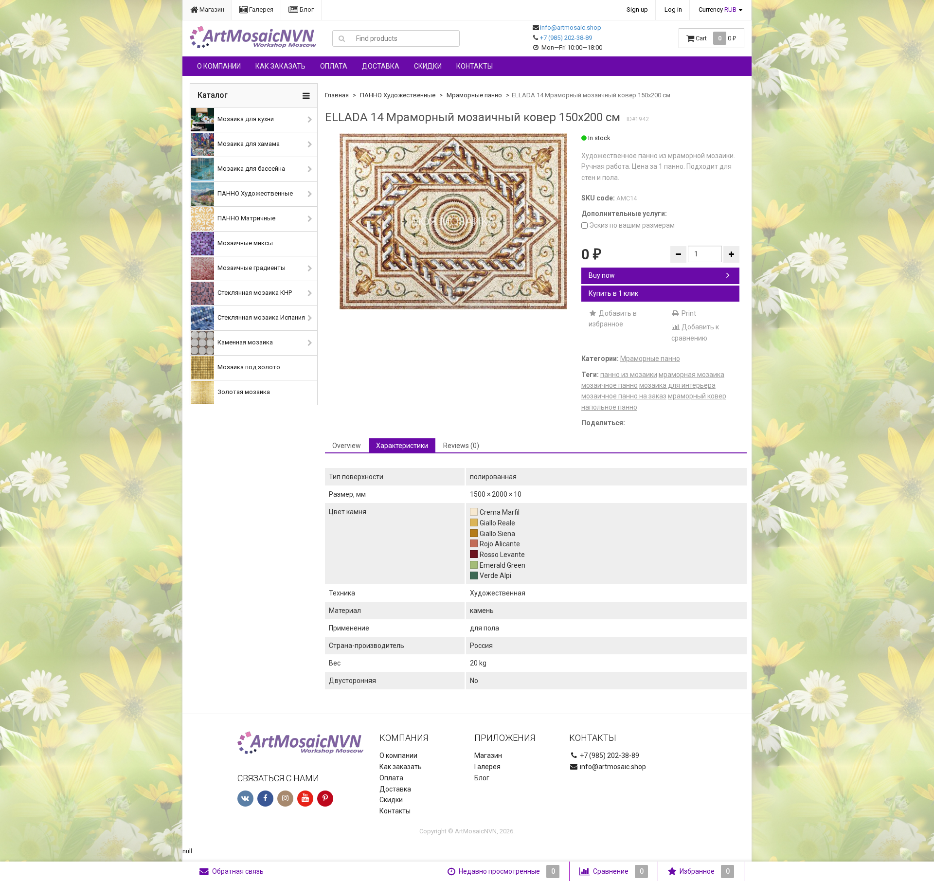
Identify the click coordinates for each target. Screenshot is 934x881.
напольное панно (609, 407)
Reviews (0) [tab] (461, 445)
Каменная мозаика (244, 342)
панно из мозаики (628, 374)
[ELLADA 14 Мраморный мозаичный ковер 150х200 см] (453, 221)
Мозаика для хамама (248, 143)
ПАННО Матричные (245, 218)
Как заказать (280, 66)
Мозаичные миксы (244, 243)
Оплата (333, 66)
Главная (337, 95)
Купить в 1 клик (613, 293)
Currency (717, 9)
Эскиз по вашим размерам (631, 225)
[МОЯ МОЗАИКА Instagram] (285, 799)
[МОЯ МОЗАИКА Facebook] (265, 799)
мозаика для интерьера (677, 385)
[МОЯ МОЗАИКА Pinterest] (325, 799)
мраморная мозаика (691, 374)
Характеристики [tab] (402, 445)
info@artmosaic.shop (570, 27)
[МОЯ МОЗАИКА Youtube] (305, 799)
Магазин (211, 9)
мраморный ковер (697, 396)
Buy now (602, 275)
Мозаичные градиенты (251, 267)
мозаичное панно (609, 385)
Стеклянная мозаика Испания (260, 317)
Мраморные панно (474, 95)
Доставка (380, 66)
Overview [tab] (346, 445)
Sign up (637, 9)
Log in (673, 9)
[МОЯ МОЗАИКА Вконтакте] (245, 799)
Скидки (428, 66)
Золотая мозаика (243, 392)
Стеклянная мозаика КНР (254, 292)
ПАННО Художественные (254, 193)
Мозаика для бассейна (250, 168)
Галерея (260, 9)
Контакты (474, 66)
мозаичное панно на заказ (623, 396)
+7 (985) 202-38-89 (566, 37)
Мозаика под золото (248, 367)
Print (688, 313)
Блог (306, 9)
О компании (219, 66)
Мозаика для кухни (245, 119)
